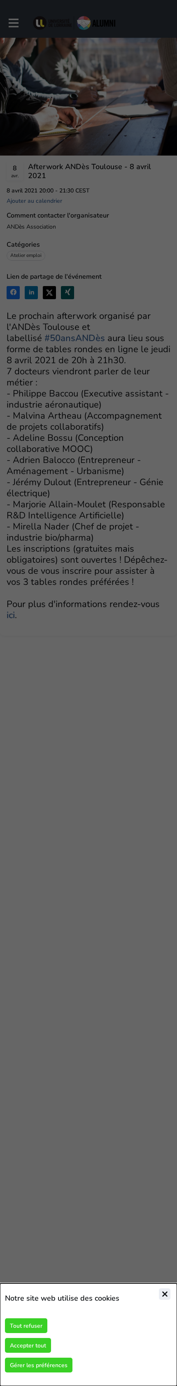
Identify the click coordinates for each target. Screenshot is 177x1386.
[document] (88, 1334)
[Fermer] (164, 1294)
